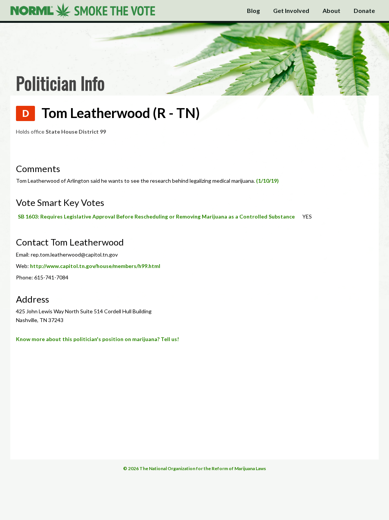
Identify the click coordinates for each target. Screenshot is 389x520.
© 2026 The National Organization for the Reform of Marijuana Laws (194, 468)
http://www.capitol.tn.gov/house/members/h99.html (95, 266)
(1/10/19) (267, 180)
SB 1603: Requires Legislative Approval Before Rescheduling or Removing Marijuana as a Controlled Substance (156, 216)
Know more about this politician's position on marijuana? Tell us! (97, 339)
